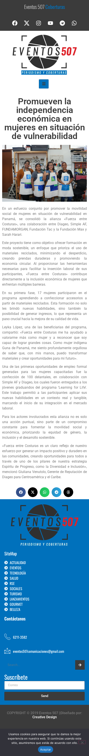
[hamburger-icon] (44, 83)
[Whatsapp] (74, 23)
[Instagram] (38, 23)
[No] (82, 742)
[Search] (80, 665)
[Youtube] (50, 23)
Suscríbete (16, 677)
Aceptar (45, 749)
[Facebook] (15, 23)
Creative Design (44, 717)
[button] (21, 492)
